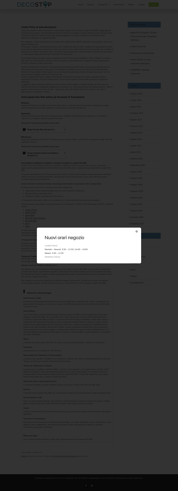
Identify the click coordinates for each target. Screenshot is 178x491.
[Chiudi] (137, 231)
